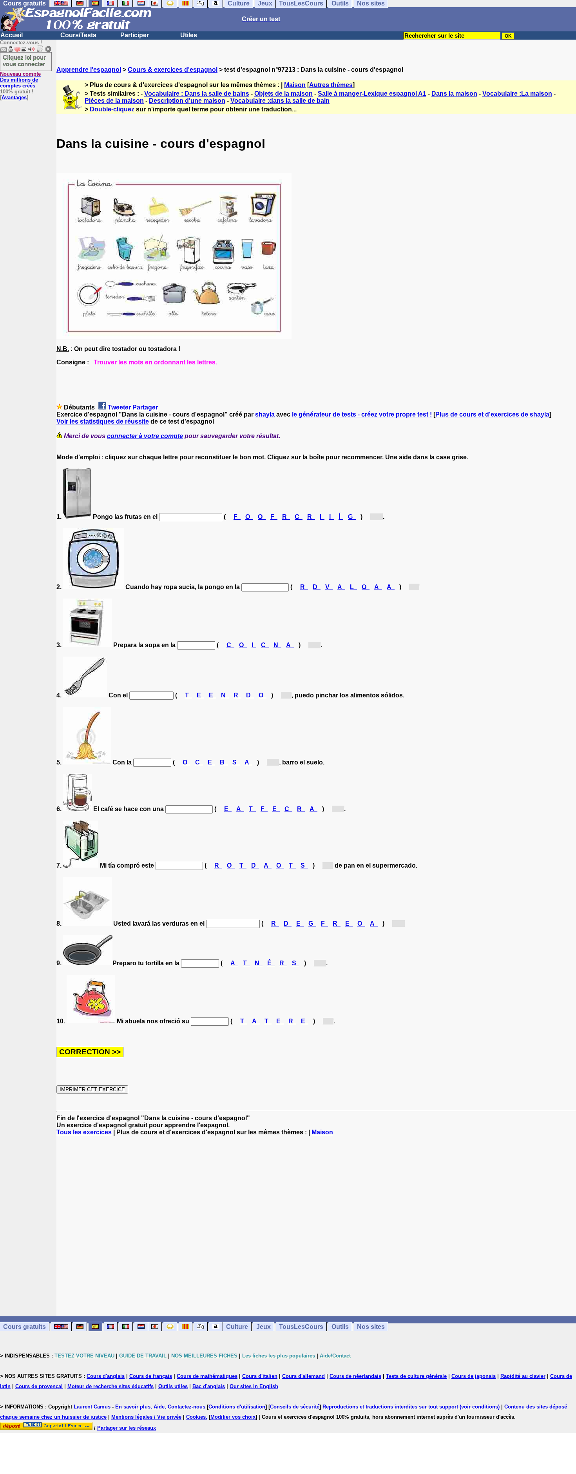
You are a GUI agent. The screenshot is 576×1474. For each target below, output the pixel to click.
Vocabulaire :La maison (517, 93)
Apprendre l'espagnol (88, 69)
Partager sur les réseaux (126, 1428)
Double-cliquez (112, 109)
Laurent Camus (92, 1407)
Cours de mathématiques (207, 1376)
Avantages (14, 97)
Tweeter (119, 407)
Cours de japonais (473, 1376)
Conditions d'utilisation (236, 1407)
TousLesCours (301, 1326)
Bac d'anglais (208, 1386)
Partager (145, 407)
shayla (265, 414)
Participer (134, 35)
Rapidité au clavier (522, 1376)
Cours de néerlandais (355, 1376)
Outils (340, 1326)
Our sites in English (254, 1386)
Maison (295, 85)
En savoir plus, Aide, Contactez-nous (160, 1407)
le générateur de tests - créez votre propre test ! (362, 414)
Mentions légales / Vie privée (146, 1417)
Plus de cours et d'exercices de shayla (492, 414)
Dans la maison (454, 93)
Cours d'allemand (303, 1376)
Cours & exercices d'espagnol (172, 69)
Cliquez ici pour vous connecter (24, 60)
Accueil (11, 35)
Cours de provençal (39, 1386)
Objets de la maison (283, 93)
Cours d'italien (259, 1376)
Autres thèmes (331, 85)
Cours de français (150, 1376)
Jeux (263, 1326)
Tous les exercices (84, 1132)
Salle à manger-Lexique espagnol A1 (372, 93)
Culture (237, 1326)
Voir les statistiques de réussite (102, 421)
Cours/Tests (78, 35)
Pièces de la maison (114, 100)
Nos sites (371, 1326)
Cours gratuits (24, 1326)
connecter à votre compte (145, 436)
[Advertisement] (316, 1226)
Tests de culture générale (416, 1376)
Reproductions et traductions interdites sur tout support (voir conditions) (411, 1407)
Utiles (188, 35)
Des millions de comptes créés (20, 80)
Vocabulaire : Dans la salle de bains (196, 93)
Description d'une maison (187, 100)
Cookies (196, 1417)
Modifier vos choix (232, 1417)
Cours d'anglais (106, 1376)
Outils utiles (173, 1386)
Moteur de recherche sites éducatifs (110, 1386)
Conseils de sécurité (294, 1407)
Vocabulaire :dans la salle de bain (280, 100)
